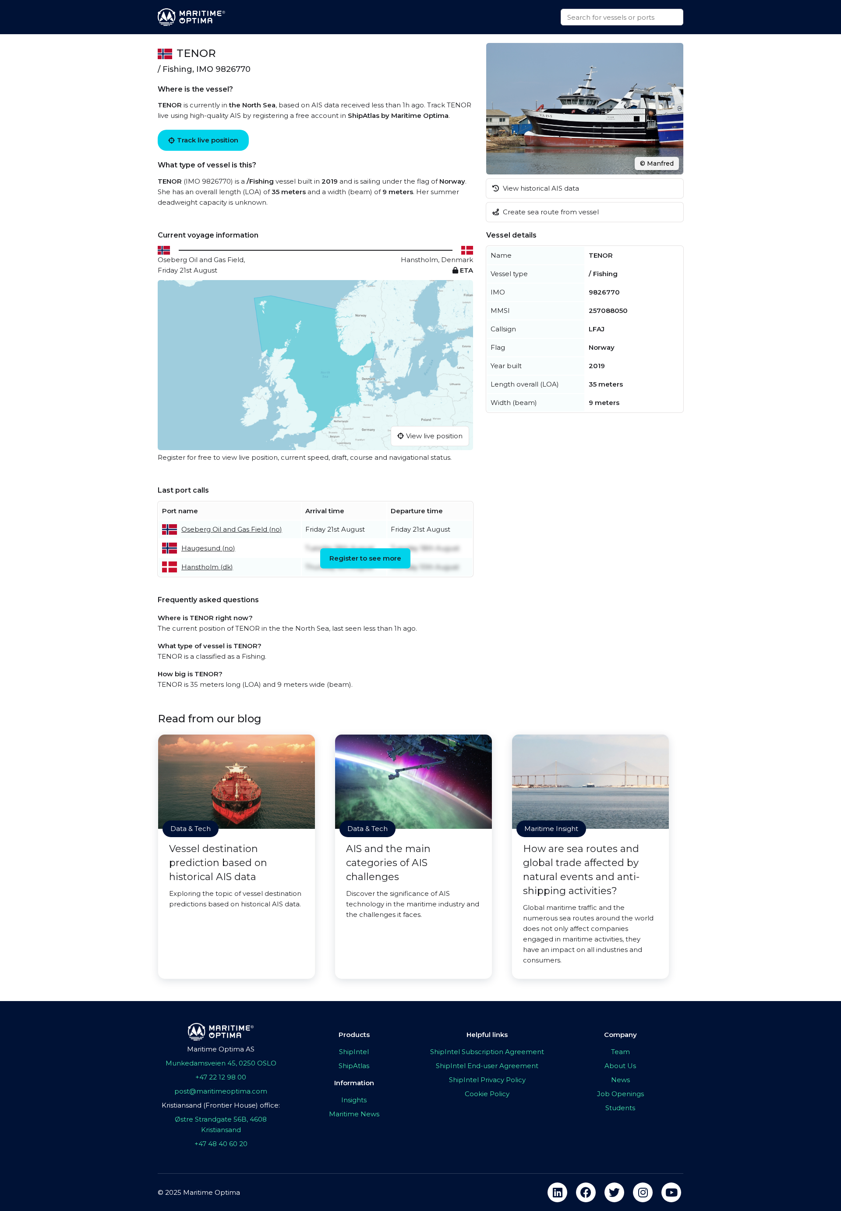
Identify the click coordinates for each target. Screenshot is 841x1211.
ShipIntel (354, 1052)
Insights (354, 1100)
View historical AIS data (540, 188)
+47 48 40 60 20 (220, 1144)
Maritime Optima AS (220, 1049)
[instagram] (643, 1192)
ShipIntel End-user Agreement (487, 1066)
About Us (620, 1066)
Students (620, 1108)
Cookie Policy (487, 1094)
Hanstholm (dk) (207, 567)
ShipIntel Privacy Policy (487, 1080)
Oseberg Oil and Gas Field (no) (231, 529)
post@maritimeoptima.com (220, 1091)
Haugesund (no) (208, 548)
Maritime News (354, 1114)
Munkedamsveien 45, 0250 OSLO (221, 1063)
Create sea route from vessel (550, 212)
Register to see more (365, 558)
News (620, 1080)
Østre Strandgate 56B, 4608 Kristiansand (221, 1124)
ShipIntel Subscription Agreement (487, 1052)
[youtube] (671, 1192)
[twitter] (614, 1192)
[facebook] (586, 1192)
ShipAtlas (354, 1066)
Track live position (207, 140)
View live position (434, 436)
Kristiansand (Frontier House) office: (221, 1105)
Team (620, 1052)
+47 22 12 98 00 (220, 1077)
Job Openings (620, 1094)
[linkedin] (557, 1192)
